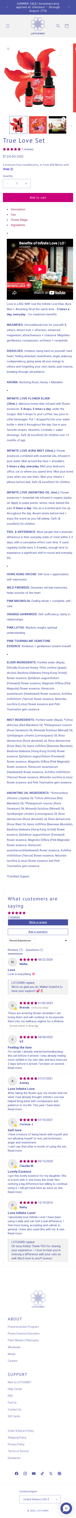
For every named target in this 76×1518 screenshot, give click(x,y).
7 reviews (14, 917)
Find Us (12, 1402)
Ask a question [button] (38, 931)
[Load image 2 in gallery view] (38, 125)
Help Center (15, 1389)
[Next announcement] (69, 7)
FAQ (10, 1395)
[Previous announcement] (7, 7)
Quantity (8, 176)
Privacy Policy (16, 1444)
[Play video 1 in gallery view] (57, 125)
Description (18, 209)
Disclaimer (14, 1458)
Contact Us (14, 1409)
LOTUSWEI (43, 1510)
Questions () (34, 950)
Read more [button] (15, 1068)
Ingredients (18, 225)
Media (11, 1354)
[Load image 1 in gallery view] (18, 125)
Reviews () (15, 950)
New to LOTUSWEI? (19, 1382)
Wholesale (14, 1347)
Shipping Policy (17, 1437)
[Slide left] (4, 126)
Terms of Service (18, 1451)
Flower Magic (19, 220)
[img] (28, 959)
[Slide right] (71, 126)
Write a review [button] (38, 922)
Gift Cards (14, 1416)
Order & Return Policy (21, 1430)
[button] (8, 26)
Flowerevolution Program (23, 1326)
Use (13, 214)
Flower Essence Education (24, 1333)
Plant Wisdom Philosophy (23, 1340)
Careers (13, 1360)
